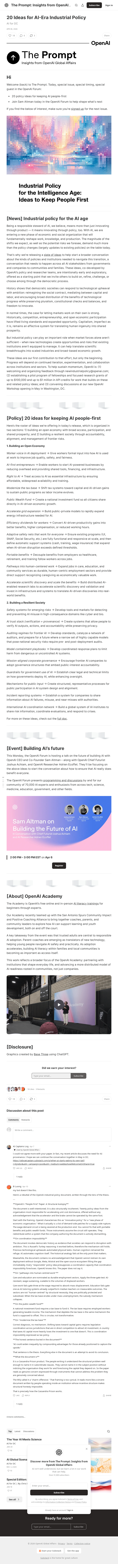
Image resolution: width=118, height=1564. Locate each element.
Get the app (73, 1550)
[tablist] (19, 1120)
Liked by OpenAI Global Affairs (27, 1150)
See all (12, 1499)
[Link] (2, 77)
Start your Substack (51, 1550)
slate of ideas (52, 255)
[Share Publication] (82, 5)
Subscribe (94, 5)
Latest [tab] (17, 1431)
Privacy (61, 1543)
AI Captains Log (20, 1146)
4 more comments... (16, 1417)
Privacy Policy (80, 1502)
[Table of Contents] (3, 782)
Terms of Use (72, 1499)
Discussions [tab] (28, 1431)
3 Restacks (40, 1089)
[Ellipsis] (110, 1146)
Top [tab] (10, 1431)
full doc (62, 718)
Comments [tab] (13, 1120)
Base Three (41, 1054)
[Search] (76, 5)
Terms (70, 1543)
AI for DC (11, 1443)
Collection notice (82, 1543)
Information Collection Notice (58, 1502)
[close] (86, 1449)
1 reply (19, 1176)
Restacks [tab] (25, 1120)
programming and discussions (62, 780)
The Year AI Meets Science (24, 1439)
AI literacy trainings (86, 903)
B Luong (17, 1186)
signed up (77, 109)
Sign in (109, 5)
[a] (59, 1005)
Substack (44, 1558)
